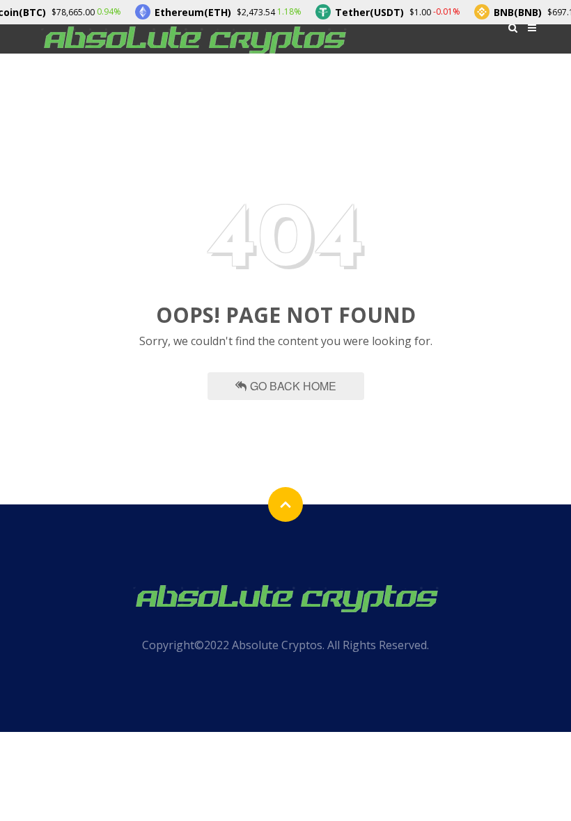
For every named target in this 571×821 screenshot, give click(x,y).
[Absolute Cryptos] (193, 38)
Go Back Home (293, 386)
